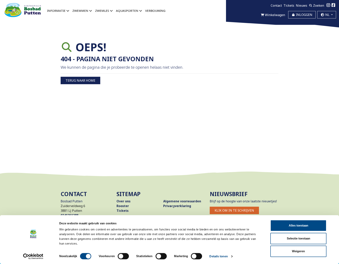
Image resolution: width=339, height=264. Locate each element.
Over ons (123, 201)
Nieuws (301, 5)
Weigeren (298, 251)
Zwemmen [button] (80, 11)
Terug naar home (80, 80)
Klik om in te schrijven (234, 210)
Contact (276, 5)
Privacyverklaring (177, 206)
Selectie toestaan (298, 238)
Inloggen (303, 15)
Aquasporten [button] (127, 11)
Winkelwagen (274, 15)
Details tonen (218, 256)
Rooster (123, 206)
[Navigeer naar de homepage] (22, 10)
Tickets (288, 5)
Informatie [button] (56, 11)
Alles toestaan (298, 225)
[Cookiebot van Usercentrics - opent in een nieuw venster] (33, 256)
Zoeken (318, 5)
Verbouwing (155, 11)
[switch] (123, 256)
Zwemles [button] (102, 11)
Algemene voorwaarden (182, 201)
